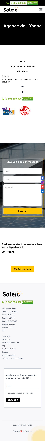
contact (5, 352)
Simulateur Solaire (9, 349)
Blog (3, 346)
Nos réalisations (8, 324)
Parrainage (6, 336)
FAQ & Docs (6, 339)
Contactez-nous (22, 269)
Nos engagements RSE (10, 342)
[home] (11, 9)
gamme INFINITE (8, 315)
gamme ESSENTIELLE (10, 312)
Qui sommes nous (9, 308)
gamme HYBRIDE (8, 318)
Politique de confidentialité (12, 358)
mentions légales (8, 355)
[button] (40, 9)
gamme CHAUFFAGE (9, 321)
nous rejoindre (7, 327)
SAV (3, 330)
